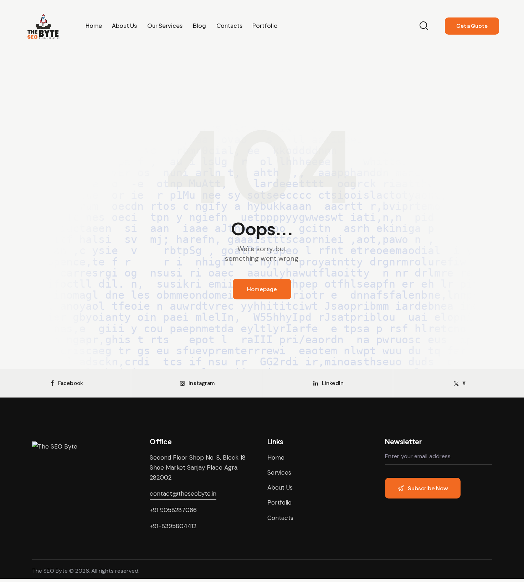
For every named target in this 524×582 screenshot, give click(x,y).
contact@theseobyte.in (183, 493)
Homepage (262, 288)
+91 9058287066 (173, 510)
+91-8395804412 (173, 526)
